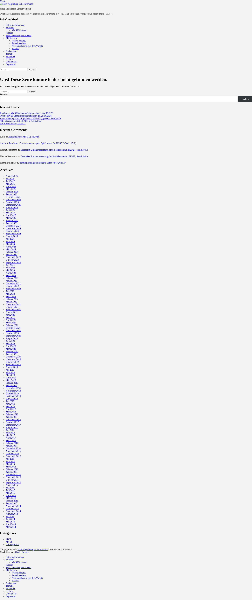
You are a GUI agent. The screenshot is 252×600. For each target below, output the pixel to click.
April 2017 (11, 438)
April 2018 (11, 409)
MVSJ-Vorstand (19, 30)
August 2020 (12, 338)
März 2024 (11, 249)
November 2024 (13, 228)
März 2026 (11, 189)
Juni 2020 (10, 341)
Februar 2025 (12, 220)
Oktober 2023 (12, 260)
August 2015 (12, 485)
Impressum (11, 64)
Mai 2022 (10, 294)
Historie (15, 48)
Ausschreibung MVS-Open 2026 (23, 136)
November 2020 (13, 330)
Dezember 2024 (13, 225)
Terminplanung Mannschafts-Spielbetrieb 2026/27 (43, 162)
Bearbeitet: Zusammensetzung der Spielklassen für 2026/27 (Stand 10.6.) (42, 143)
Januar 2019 (11, 385)
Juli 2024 (10, 239)
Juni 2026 (10, 181)
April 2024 (11, 246)
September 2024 (13, 233)
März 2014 (11, 527)
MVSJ (9, 542)
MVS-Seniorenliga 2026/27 (13, 123)
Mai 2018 (10, 406)
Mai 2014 (10, 521)
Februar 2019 (12, 383)
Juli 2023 (10, 265)
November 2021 (13, 304)
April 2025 (11, 215)
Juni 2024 (10, 241)
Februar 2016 (12, 469)
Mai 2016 (10, 464)
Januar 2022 (11, 301)
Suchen (3, 94)
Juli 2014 (10, 516)
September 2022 (13, 288)
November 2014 (13, 506)
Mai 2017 (10, 435)
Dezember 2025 (13, 197)
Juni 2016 (10, 461)
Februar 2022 (12, 299)
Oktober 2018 (12, 393)
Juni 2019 (10, 372)
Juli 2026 (10, 178)
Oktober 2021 (12, 307)
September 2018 (13, 396)
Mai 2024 (10, 244)
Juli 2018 (10, 401)
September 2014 (13, 511)
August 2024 (12, 236)
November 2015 (13, 477)
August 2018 (12, 398)
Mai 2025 (10, 212)
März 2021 (11, 322)
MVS (8, 539)
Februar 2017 (12, 443)
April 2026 (11, 186)
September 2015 (13, 482)
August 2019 (12, 367)
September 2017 (13, 425)
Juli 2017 (10, 430)
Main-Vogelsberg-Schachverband (15, 9)
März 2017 (11, 440)
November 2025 (13, 199)
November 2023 (13, 257)
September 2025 (13, 205)
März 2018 (11, 411)
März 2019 (11, 380)
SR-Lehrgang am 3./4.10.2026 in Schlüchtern (21, 121)
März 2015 (11, 498)
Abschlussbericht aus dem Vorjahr (27, 46)
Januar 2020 (11, 354)
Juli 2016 (10, 459)
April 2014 (11, 524)
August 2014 (12, 514)
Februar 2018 (12, 414)
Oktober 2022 (12, 286)
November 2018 (13, 390)
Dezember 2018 (13, 388)
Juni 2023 (10, 267)
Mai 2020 (10, 343)
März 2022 (11, 296)
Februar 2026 (12, 191)
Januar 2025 (11, 223)
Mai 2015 (10, 493)
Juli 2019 (10, 370)
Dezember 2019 (13, 356)
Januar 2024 (11, 254)
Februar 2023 (12, 278)
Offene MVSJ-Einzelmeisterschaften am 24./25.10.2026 (26, 116)
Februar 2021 (12, 325)
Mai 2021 (10, 317)
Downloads (11, 61)
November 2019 (13, 359)
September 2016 (13, 456)
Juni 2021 (10, 315)
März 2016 (11, 466)
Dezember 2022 (13, 283)
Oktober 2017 (12, 422)
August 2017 (12, 427)
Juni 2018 (10, 404)
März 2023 (11, 275)
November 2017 (13, 419)
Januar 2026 (11, 194)
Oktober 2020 (12, 333)
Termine (9, 54)
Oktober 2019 (12, 362)
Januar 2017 (11, 445)
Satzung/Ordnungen (15, 25)
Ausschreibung (19, 40)
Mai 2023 (10, 270)
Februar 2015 (12, 500)
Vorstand (10, 27)
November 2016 (13, 451)
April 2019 (11, 377)
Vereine (9, 33)
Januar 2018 (11, 417)
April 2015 (11, 495)
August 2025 (12, 207)
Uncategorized (12, 544)
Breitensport (11, 51)
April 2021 (11, 320)
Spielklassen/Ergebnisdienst (18, 35)
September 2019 (13, 364)
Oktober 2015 (12, 480)
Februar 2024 (12, 252)
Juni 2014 (10, 519)
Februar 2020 (12, 351)
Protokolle (10, 56)
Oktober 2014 (12, 508)
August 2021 (12, 312)
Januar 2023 (11, 280)
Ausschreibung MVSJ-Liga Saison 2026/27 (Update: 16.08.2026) (30, 118)
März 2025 (11, 218)
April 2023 (11, 273)
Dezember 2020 (13, 328)
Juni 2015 (10, 490)
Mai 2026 (10, 184)
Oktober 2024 (12, 231)
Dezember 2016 (13, 448)
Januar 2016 (11, 472)
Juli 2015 (10, 487)
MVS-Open (11, 38)
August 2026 (12, 176)
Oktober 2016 (12, 453)
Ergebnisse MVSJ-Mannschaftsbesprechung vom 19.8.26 (26, 113)
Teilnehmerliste (19, 43)
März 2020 (11, 349)
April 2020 (11, 346)
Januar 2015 (11, 503)
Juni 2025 (10, 210)
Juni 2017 (10, 432)
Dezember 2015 (13, 474)
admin (3, 143)
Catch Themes (21, 552)
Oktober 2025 (12, 202)
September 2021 (13, 309)
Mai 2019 (10, 375)
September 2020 (13, 335)
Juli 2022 (10, 291)
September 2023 (13, 262)
